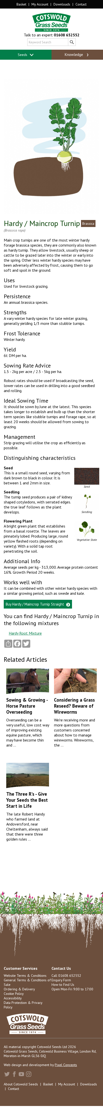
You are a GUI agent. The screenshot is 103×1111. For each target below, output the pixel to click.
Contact (81, 4)
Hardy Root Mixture (25, 633)
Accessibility (13, 998)
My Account (40, 4)
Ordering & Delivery (19, 989)
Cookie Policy (14, 993)
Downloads (62, 4)
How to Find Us (63, 984)
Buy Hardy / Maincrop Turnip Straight (35, 604)
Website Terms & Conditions (25, 975)
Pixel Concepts (66, 1065)
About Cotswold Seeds (21, 1084)
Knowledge (74, 54)
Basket (21, 4)
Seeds (23, 54)
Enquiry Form (61, 980)
